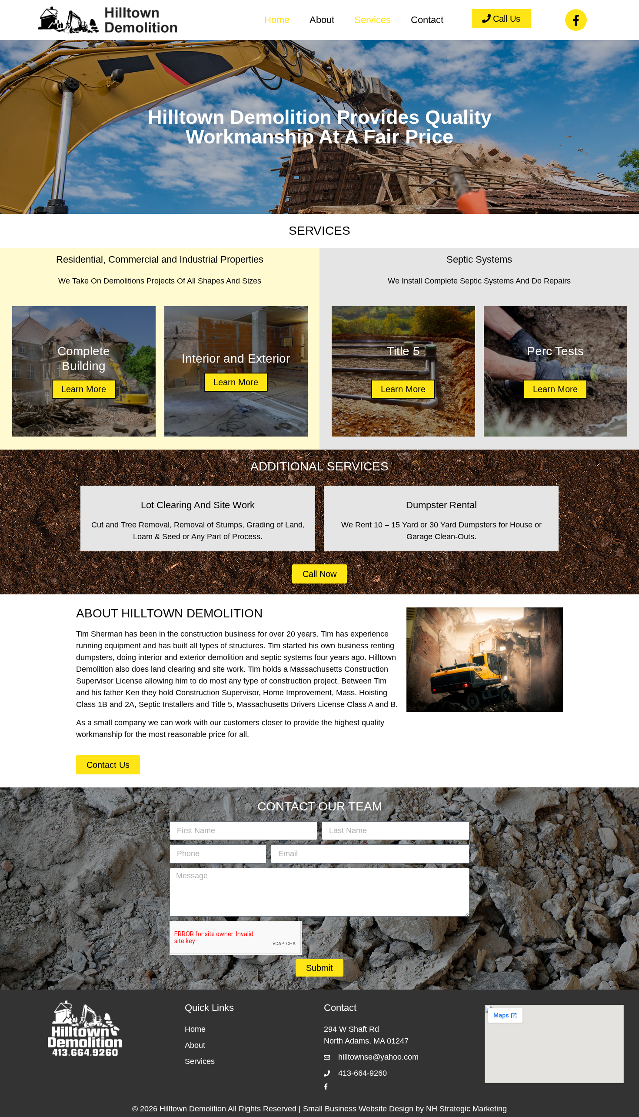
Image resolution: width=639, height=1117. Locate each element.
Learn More (83, 389)
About (322, 19)
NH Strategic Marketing (466, 1108)
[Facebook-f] (576, 20)
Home (277, 19)
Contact (427, 19)
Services (372, 19)
